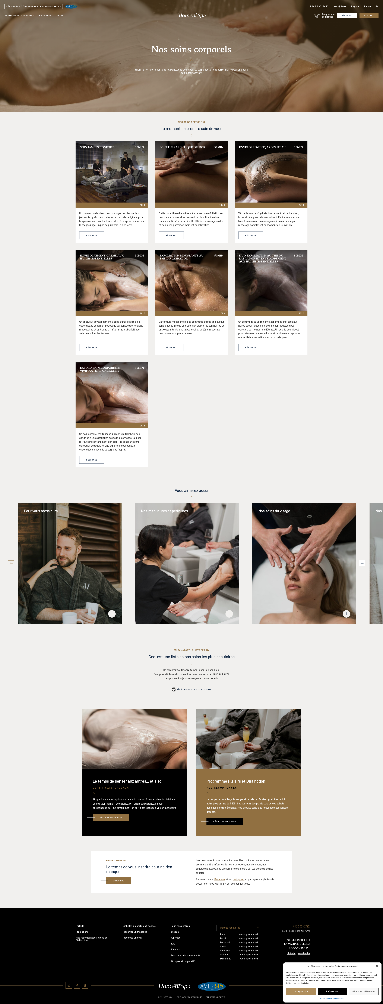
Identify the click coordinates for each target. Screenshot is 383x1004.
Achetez (369, 16)
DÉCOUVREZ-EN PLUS (111, 818)
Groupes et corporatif (183, 961)
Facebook (219, 879)
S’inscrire (118, 881)
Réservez (347, 16)
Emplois (355, 6)
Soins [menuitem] (60, 16)
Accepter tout (301, 991)
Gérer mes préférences (363, 991)
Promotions (82, 932)
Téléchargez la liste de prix (194, 689)
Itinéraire (291, 953)
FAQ (173, 943)
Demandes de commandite (185, 955)
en (377, 6)
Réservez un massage (135, 932)
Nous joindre (340, 6)
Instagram (238, 879)
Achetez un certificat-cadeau (139, 926)
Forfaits (80, 926)
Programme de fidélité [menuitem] (328, 15)
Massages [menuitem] (45, 16)
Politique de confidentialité (189, 997)
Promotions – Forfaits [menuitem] (19, 16)
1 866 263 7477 (302, 931)
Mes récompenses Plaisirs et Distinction (91, 939)
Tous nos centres (180, 926)
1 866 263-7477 (319, 6)
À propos (175, 937)
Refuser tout (332, 991)
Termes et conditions (215, 997)
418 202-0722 (301, 926)
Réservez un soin (132, 937)
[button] (377, 966)
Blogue (367, 6)
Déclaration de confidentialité (332, 998)
